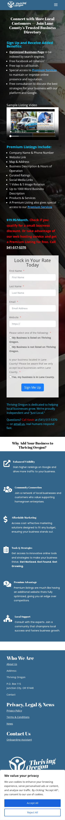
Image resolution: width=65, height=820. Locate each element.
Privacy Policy (14, 710)
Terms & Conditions (18, 717)
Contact (11, 694)
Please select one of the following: (29, 332)
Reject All (32, 812)
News (10, 723)
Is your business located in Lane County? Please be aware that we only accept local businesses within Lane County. (31, 366)
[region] (32, 795)
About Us (12, 664)
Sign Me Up (32, 387)
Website (14, 317)
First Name (15, 270)
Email (12, 301)
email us (19, 424)
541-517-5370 (16, 247)
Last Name (15, 286)
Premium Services (44, 70)
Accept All (32, 803)
